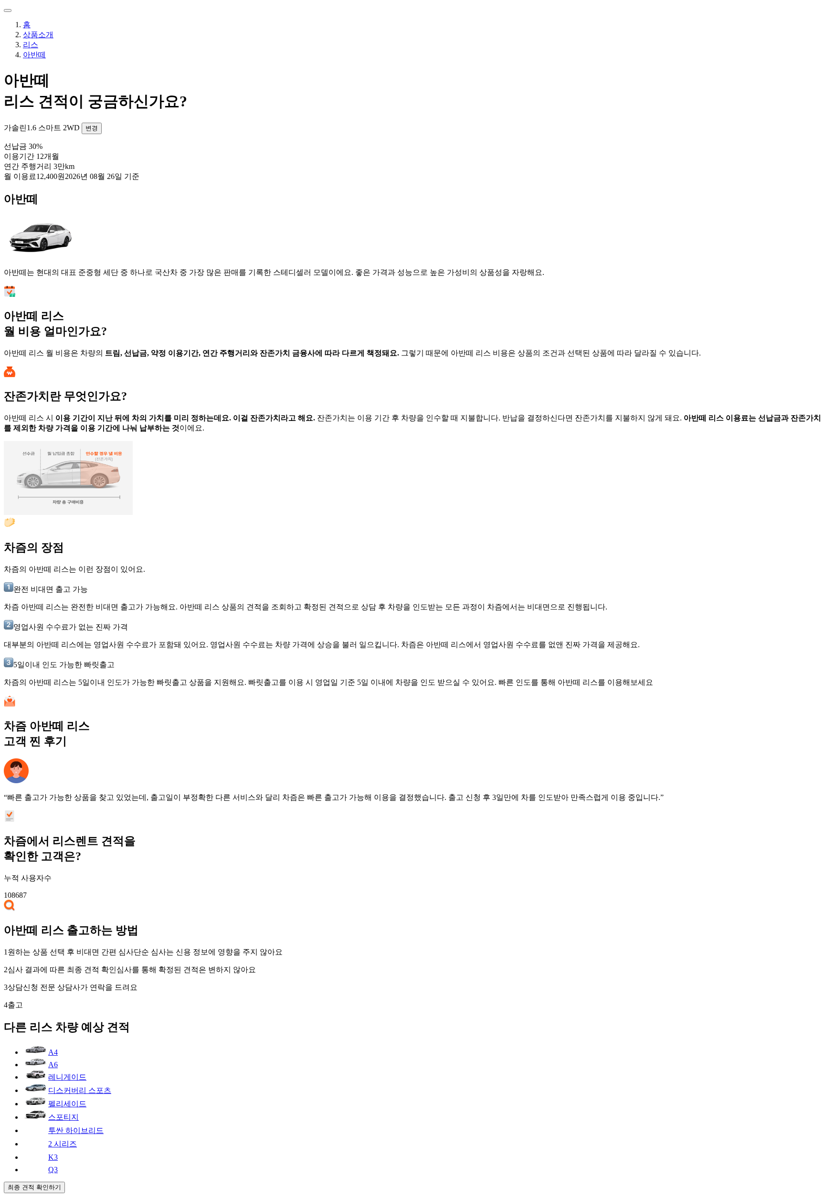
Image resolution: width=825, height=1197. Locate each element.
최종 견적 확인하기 (34, 1187)
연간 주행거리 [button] (39, 166)
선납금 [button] (23, 146)
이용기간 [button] (31, 156)
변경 (91, 128)
